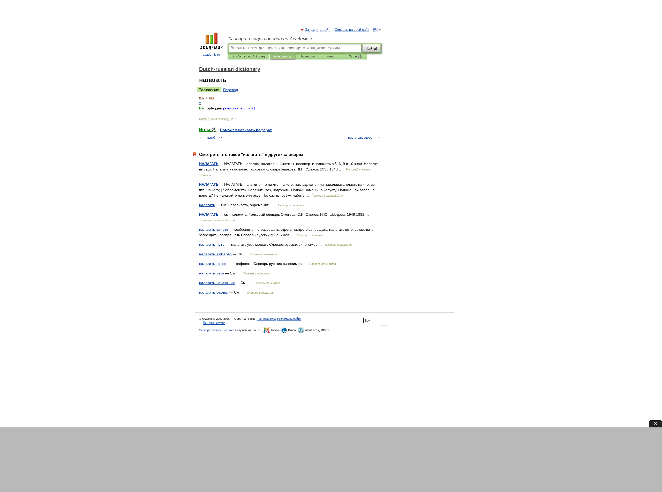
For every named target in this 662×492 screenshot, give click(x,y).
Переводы (307, 56)
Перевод (230, 90)
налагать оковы (213, 292)
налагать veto (211, 273)
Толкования (282, 56)
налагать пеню (212, 264)
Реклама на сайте (289, 318)
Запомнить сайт (317, 30)
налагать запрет (214, 229)
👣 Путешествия (214, 322)
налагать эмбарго (215, 254)
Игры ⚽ (355, 56)
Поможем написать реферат (246, 130)
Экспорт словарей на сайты (217, 330)
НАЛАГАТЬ (209, 164)
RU (375, 30)
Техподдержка (266, 318)
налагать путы (212, 244)
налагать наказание (217, 283)
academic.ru (211, 54)
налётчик (214, 137)
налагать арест (361, 137)
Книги (331, 56)
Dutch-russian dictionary (248, 56)
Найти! (371, 48)
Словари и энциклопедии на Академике (270, 38)
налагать (207, 205)
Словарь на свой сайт (352, 30)
